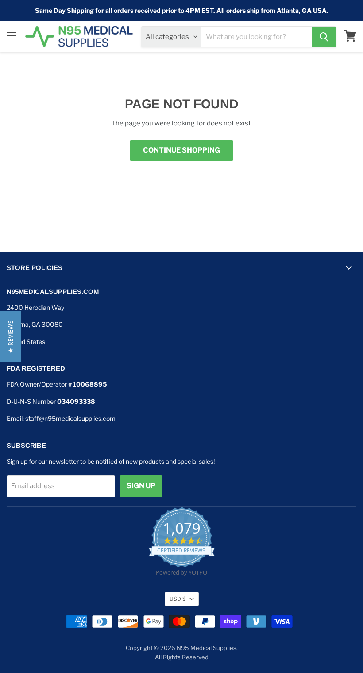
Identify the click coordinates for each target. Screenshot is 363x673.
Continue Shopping (181, 150)
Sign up (141, 485)
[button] (10, 336)
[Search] (324, 37)
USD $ (177, 598)
